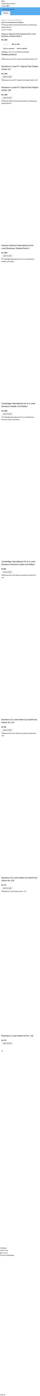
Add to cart (16, 44)
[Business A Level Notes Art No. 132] (20, 960)
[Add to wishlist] (13, 62)
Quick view (8, 62)
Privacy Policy (6, 1218)
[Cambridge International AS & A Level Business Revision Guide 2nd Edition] (20, 485)
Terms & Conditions (7, 1225)
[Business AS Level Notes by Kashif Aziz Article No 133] (20, 802)
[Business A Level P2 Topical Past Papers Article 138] (19, 80)
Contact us (4, 1240)
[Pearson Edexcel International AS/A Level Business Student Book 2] (20, 169)
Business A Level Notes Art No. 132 (17, 1036)
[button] (7, 77)
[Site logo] (8, 3)
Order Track (5, 1243)
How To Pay (5, 1228)
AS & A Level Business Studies (12, 22)
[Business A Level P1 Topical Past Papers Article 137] (19, 59)
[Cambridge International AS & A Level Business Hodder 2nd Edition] (20, 327)
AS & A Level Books (13, 20)
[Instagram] (8, 1202)
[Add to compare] (3, 62)
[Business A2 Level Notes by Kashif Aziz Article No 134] (20, 644)
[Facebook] (3, 1202)
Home (3, 20)
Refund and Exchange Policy (11, 1221)
